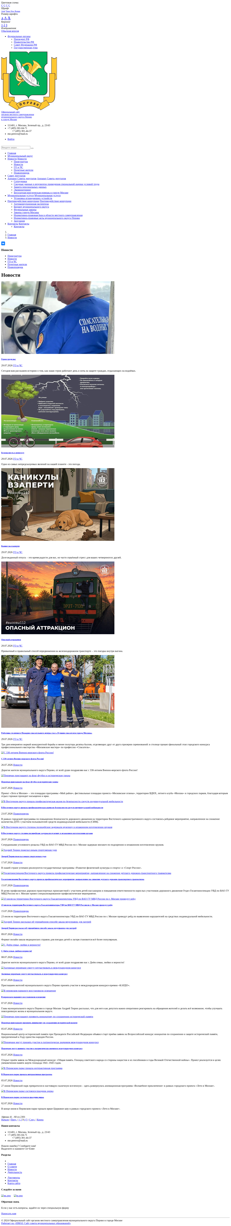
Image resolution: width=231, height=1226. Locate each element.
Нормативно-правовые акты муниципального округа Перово (47, 218)
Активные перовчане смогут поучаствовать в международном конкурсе (34, 974)
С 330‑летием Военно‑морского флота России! (22, 759)
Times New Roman (13, 11)
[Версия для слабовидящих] (3, 144)
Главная (12, 153)
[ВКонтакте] (3, 243)
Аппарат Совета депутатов (22, 178)
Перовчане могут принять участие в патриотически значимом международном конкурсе (41, 1048)
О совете (12, 1166)
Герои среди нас (8, 359)
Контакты (13, 223)
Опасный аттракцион (11, 639)
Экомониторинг (22, 189)
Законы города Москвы (26, 212)
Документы (14, 1177)
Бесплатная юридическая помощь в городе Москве (41, 192)
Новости (12, 158)
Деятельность (15, 1172)
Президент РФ (21, 39)
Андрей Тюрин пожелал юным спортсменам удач (23, 856)
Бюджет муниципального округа (31, 206)
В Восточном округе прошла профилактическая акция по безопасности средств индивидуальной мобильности (52, 807)
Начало (5, 1119)
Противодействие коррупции (23, 201)
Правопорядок (21, 173)
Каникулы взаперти (10, 546)
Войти (11, 139)
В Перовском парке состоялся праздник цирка (22, 1097)
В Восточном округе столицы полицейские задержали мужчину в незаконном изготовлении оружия (47, 833)
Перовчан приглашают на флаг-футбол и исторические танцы (29, 782)
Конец (40, 1119)
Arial (3, 11)
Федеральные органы (19, 36)
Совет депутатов (16, 175)
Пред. (14, 1119)
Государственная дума (26, 47)
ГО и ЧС (18, 167)
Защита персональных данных (30, 187)
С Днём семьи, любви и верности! (16, 951)
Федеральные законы (25, 209)
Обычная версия (10, 31)
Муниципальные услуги (21, 195)
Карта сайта (14, 1183)
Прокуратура (21, 161)
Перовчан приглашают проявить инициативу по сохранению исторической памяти (39, 1023)
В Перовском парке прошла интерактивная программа (26, 1074)
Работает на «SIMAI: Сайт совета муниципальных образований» (36, 1223)
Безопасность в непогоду (12, 453)
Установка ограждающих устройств (33, 198)
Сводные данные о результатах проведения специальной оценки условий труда (56, 184)
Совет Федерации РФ (25, 44)
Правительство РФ (24, 42)
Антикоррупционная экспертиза (31, 204)
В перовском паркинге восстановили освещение (23, 997)
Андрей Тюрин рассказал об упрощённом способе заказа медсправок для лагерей (38, 928)
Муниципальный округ (20, 156)
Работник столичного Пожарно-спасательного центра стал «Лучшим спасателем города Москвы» (46, 733)
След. (32, 1119)
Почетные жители (23, 170)
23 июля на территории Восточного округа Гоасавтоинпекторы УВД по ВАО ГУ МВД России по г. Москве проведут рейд (57, 905)
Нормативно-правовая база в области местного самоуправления (48, 215)
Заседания (19, 221)
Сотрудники (20, 181)
